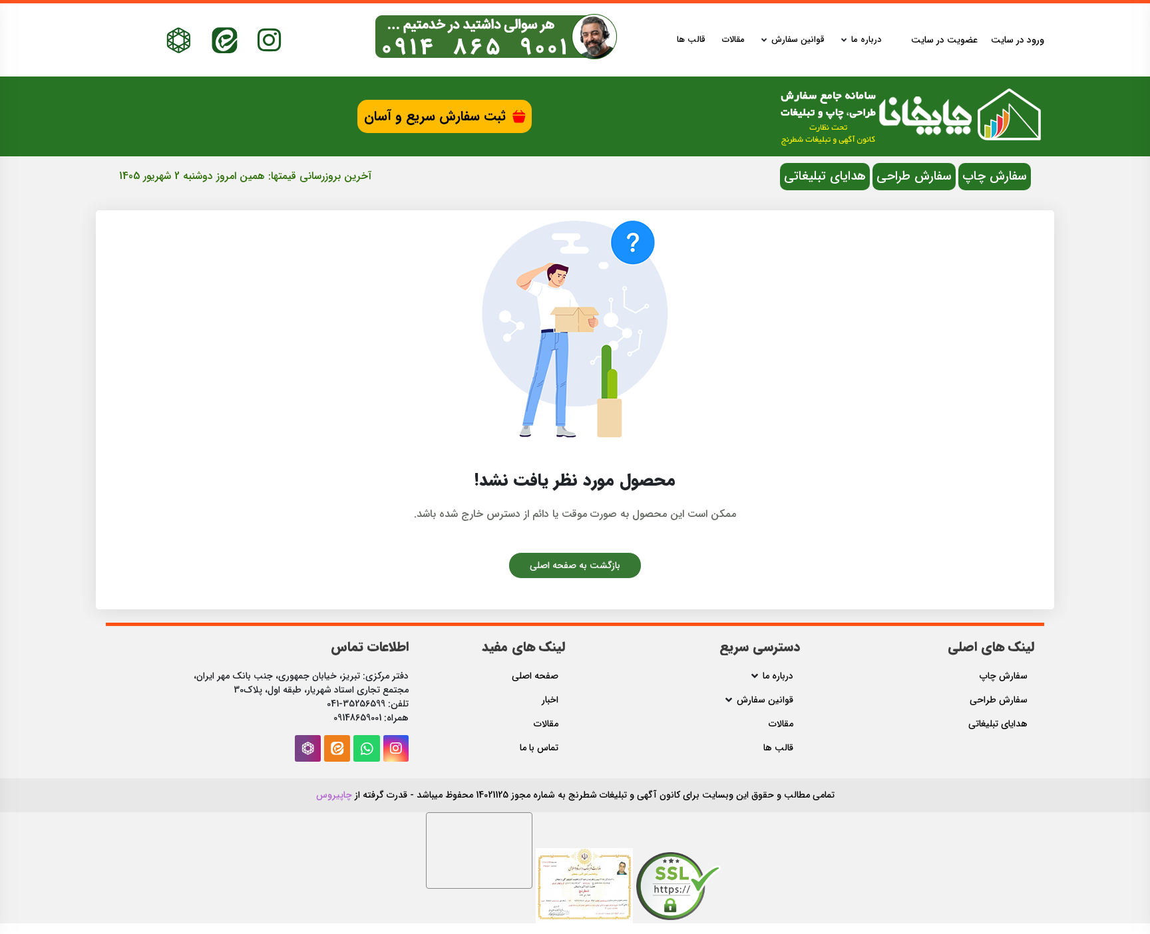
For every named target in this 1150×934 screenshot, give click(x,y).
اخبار (550, 700)
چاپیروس (334, 795)
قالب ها (691, 40)
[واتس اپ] (366, 748)
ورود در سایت (1017, 40)
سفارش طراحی (914, 176)
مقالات (733, 40)
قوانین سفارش (798, 40)
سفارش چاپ (994, 176)
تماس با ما (539, 748)
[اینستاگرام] (269, 40)
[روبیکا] (179, 40)
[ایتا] (225, 40)
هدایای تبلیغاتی (825, 176)
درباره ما (866, 40)
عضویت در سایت (944, 40)
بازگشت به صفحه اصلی (575, 565)
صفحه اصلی (535, 676)
